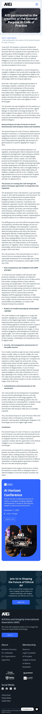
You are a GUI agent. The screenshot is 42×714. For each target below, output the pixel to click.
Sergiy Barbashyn (20, 93)
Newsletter (27, 667)
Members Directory (9, 649)
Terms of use (6, 695)
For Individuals (7, 653)
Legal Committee (29, 653)
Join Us (10, 635)
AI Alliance (26, 663)
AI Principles (27, 656)
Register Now (9, 519)
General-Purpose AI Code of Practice (14, 49)
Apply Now (21, 602)
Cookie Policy (6, 701)
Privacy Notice (6, 698)
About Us (26, 649)
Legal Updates (12, 38)
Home (4, 38)
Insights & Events (29, 660)
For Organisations (8, 656)
